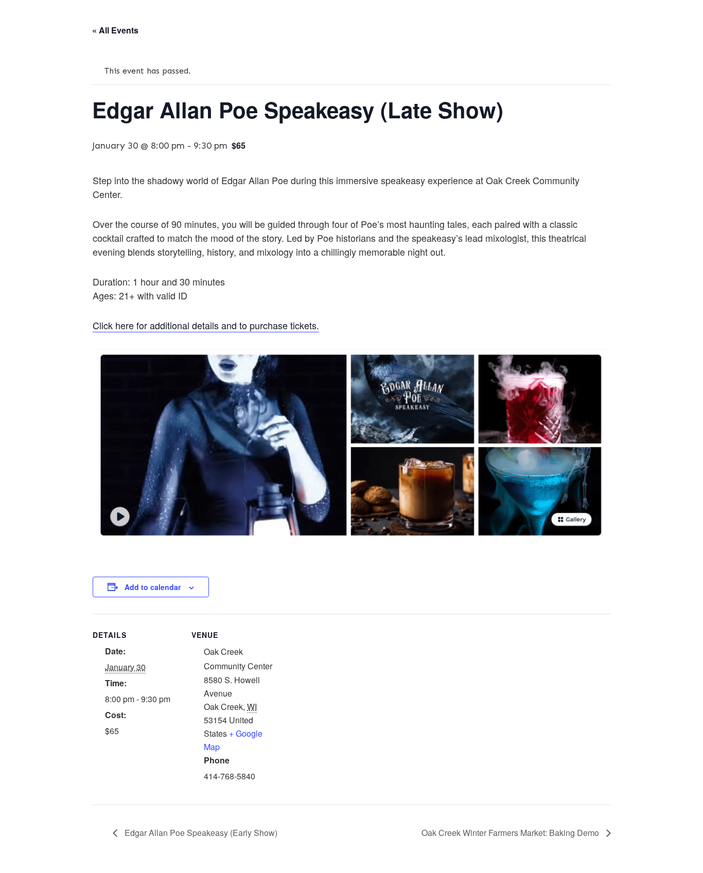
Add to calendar (153, 587)
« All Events (115, 30)
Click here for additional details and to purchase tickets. (206, 325)
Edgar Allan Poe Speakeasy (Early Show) (199, 833)
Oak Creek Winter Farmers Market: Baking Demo (511, 833)
